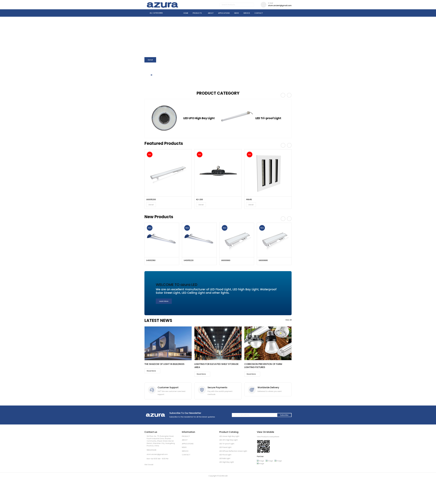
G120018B (250, 199)
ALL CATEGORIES (156, 13)
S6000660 (188, 260)
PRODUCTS (197, 13)
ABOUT (211, 13)
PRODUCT (186, 436)
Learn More (163, 301)
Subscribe (284, 415)
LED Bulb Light (224, 458)
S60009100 (263, 260)
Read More (151, 371)
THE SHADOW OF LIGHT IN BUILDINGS (164, 364)
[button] (147, 75)
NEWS (236, 13)
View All (288, 320)
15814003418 (151, 450)
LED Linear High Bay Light (229, 436)
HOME (185, 13)
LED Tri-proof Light (196, 118)
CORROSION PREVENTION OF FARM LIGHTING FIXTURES (263, 365)
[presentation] (283, 95)
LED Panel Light (265, 118)
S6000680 (225, 260)
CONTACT (258, 13)
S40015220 (151, 260)
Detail (150, 60)
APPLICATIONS (224, 13)
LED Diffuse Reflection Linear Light (233, 451)
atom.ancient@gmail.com (280, 4)
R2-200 (149, 199)
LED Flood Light (225, 454)
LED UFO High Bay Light (228, 440)
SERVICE (246, 13)
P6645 (199, 199)
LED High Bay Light (226, 462)
